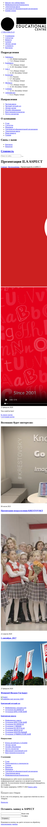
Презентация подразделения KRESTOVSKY (22, 510)
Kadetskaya (9, 63)
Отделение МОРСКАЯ (14, 730)
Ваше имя (25, 814)
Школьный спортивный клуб (16, 751)
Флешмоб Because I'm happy (14, 693)
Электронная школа (12, 7)
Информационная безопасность (17, 5)
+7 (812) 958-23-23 (8, 32)
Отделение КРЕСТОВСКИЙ (16, 712)
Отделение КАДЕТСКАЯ (15, 728)
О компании (9, 36)
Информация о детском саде (15, 708)
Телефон (25, 816)
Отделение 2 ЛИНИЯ (13, 726)
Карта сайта (32, 787)
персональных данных (9, 824)
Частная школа (10, 104)
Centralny (8, 89)
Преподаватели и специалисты (16, 763)
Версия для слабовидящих (15, 3)
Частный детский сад (13, 106)
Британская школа (8, 716)
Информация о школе (13, 720)
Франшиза (9, 127)
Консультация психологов (15, 112)
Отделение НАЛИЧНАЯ (14, 710)
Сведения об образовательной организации (21, 9)
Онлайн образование (13, 110)
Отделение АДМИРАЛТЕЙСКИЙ (18, 734)
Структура (9, 38)
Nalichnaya (9, 57)
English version (10, 11)
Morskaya (8, 83)
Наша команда (10, 133)
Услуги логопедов (12, 114)
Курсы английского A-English (16, 743)
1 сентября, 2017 (8, 638)
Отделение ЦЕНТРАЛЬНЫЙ (16, 732)
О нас (7, 123)
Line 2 (7, 69)
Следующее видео (7, 417)
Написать (4, 802)
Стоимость (9, 46)
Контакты (9, 48)
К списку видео (7, 415)
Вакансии (9, 146)
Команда (8, 40)
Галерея (8, 42)
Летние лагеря (10, 44)
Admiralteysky (10, 93)
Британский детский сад (10, 703)
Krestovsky (9, 75)
